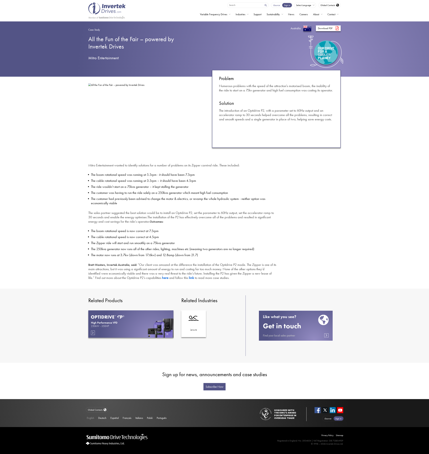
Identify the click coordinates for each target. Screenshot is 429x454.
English (90, 418)
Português (162, 418)
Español (114, 418)
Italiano (139, 418)
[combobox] (245, 5)
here (165, 278)
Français (127, 418)
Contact (331, 14)
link (191, 278)
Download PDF (325, 28)
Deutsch (102, 418)
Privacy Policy (327, 435)
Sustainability (273, 14)
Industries (240, 14)
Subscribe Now (214, 387)
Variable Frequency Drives (213, 14)
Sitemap (339, 435)
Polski (150, 418)
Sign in (287, 5)
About (316, 14)
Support (257, 14)
